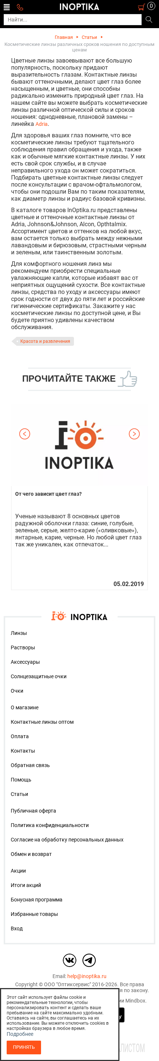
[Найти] (148, 20)
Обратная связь (30, 765)
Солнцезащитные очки (39, 676)
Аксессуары (25, 662)
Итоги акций (26, 885)
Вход (17, 928)
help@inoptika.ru (86, 976)
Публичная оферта (33, 811)
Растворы (23, 647)
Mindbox (135, 1001)
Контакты (23, 751)
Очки (17, 691)
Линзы (19, 633)
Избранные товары (34, 914)
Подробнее (20, 1034)
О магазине (24, 707)
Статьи (89, 37)
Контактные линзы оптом (42, 722)
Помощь (21, 780)
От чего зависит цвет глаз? (48, 494)
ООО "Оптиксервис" (67, 984)
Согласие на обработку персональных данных (67, 840)
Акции (18, 871)
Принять (24, 1047)
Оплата (20, 736)
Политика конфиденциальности (50, 825)
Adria (41, 124)
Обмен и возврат (31, 854)
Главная (64, 37)
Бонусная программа (36, 900)
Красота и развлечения (45, 341)
